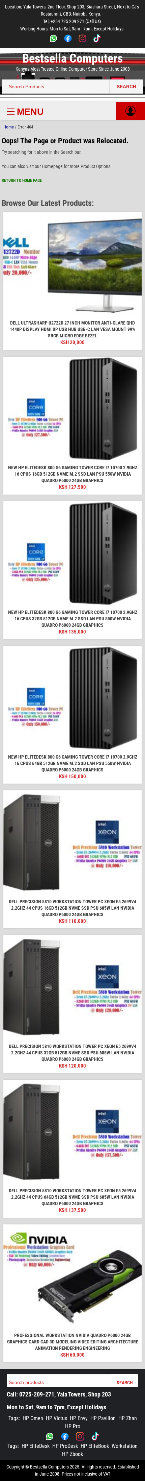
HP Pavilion (103, 1418)
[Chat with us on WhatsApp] (50, 1436)
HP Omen (33, 1418)
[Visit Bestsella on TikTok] (95, 1436)
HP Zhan (127, 1418)
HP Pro (72, 1426)
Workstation (125, 1446)
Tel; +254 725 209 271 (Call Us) (72, 21)
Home (8, 126)
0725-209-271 (36, 1394)
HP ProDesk (65, 1446)
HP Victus (56, 1418)
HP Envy (79, 1418)
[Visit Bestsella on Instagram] (80, 1436)
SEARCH (126, 86)
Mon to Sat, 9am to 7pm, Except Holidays (56, 1407)
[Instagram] (82, 39)
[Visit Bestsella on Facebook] (65, 1436)
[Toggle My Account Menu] (130, 111)
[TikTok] (97, 39)
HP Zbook (72, 1454)
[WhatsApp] (53, 39)
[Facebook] (68, 39)
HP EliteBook (95, 1446)
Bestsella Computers (72, 58)
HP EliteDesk (36, 1446)
